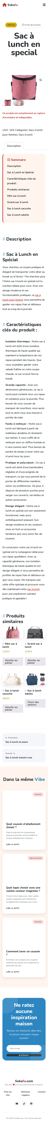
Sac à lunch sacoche (19, 208)
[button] (40, 80)
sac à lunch (33, 589)
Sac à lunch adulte (18, 215)
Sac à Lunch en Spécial (20, 172)
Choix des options (33, 703)
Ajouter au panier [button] (11, 662)
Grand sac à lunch (17, 202)
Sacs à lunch (26, 134)
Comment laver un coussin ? (23, 953)
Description (14, 166)
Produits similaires (18, 189)
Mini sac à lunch (16, 196)
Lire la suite (12, 844)
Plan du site (8, 1093)
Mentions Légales (25, 1093)
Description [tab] (14, 146)
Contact (42, 1091)
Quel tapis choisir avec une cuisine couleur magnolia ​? (23, 889)
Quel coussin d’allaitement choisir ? (23, 825)
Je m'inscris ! (24, 1055)
